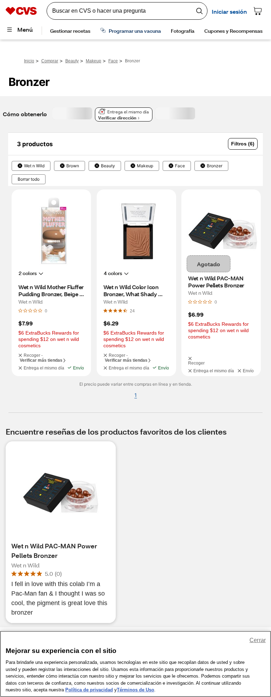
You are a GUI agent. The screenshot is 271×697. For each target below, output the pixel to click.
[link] (132, 310)
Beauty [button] (108, 165)
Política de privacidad (89, 689)
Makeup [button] (145, 165)
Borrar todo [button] (29, 179)
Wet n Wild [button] (34, 165)
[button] (243, 144)
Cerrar (257, 640)
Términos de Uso (135, 689)
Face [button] (180, 165)
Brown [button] (72, 165)
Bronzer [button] (214, 165)
